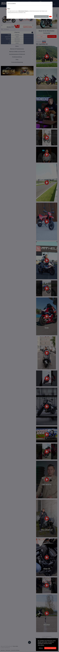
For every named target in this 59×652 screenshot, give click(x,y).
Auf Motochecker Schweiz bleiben (41, 16)
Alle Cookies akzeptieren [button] (50, 648)
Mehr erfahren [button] (41, 645)
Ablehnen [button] (41, 648)
